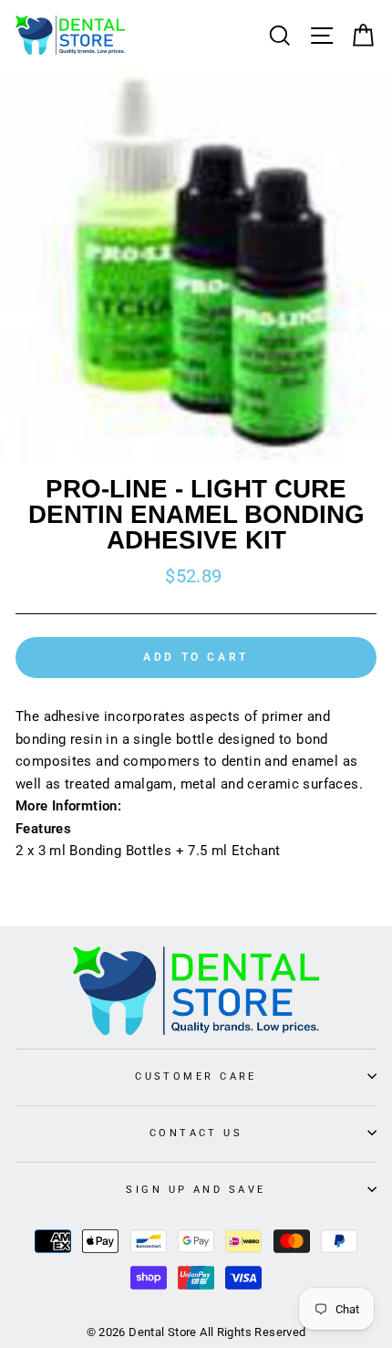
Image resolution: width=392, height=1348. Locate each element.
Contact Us (196, 1132)
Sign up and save (195, 1189)
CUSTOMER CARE (196, 1076)
